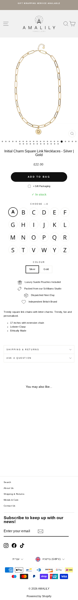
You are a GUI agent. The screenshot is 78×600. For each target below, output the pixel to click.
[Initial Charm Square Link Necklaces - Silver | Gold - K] (7, 452)
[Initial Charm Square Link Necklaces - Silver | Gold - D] (22, 444)
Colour (39, 262)
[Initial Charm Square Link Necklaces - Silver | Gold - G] (12, 448)
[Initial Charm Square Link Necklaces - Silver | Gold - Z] (24, 460)
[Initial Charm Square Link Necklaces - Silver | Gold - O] (27, 452)
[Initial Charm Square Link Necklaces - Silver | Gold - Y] (19, 460)
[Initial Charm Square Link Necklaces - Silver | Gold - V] (9, 460)
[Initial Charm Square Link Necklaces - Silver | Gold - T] (27, 456)
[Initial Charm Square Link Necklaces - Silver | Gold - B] (12, 444)
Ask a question (19, 358)
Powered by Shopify (39, 596)
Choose (39, 204)
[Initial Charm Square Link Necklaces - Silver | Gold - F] (7, 448)
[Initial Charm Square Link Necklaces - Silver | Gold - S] (22, 456)
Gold (46, 269)
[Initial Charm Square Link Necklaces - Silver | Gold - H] (17, 448)
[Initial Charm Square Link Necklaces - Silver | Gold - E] (27, 444)
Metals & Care (11, 500)
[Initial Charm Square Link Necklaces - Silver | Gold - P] (7, 456)
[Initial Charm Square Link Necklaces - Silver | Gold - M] (17, 452)
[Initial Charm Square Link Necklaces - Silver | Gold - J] (27, 448)
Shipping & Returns (22, 349)
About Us (8, 488)
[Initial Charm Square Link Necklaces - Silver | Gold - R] (17, 456)
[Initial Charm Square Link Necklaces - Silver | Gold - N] (22, 452)
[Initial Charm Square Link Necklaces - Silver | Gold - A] (7, 444)
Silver (32, 269)
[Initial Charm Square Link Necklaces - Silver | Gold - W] (14, 460)
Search (7, 482)
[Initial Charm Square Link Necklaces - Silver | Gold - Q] (12, 456)
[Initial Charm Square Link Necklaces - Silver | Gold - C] (17, 444)
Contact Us (9, 506)
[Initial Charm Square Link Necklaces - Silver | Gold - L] (12, 452)
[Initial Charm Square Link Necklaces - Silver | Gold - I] (22, 448)
